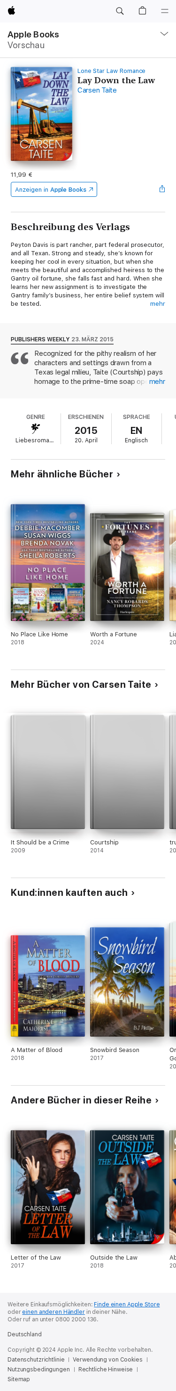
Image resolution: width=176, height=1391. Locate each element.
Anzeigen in (50, 189)
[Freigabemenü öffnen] (162, 189)
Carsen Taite (97, 90)
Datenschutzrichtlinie (36, 1359)
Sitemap (19, 1379)
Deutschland (25, 1334)
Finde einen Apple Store (127, 1304)
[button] (119, 11)
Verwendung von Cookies (107, 1359)
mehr (157, 303)
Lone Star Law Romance (111, 70)
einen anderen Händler (53, 1312)
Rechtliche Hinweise (105, 1369)
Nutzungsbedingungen (39, 1369)
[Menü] (164, 11)
